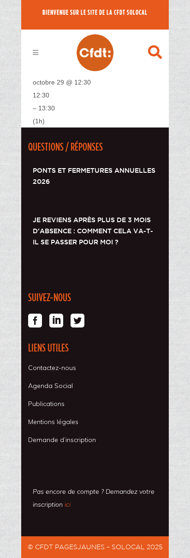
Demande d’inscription (62, 440)
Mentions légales (53, 422)
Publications (46, 404)
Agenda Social (50, 386)
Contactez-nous (52, 368)
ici (68, 504)
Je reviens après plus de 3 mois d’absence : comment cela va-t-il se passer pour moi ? (93, 231)
